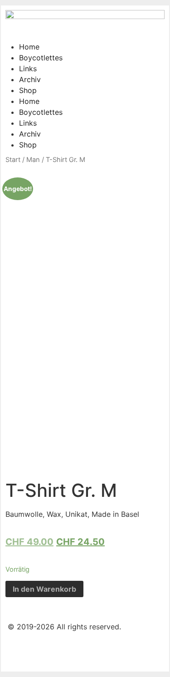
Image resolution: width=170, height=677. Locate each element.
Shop (28, 90)
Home (29, 46)
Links (28, 68)
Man (33, 160)
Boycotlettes (41, 57)
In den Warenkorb (44, 589)
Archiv (30, 79)
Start (12, 160)
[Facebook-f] (19, 650)
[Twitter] (44, 650)
